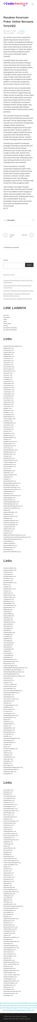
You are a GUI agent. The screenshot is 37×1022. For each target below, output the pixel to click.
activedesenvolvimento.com (12, 495)
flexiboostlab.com (8, 416)
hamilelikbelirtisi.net (9, 423)
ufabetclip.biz (7, 611)
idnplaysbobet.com (9, 499)
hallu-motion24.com (9, 954)
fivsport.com (7, 726)
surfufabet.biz (7, 636)
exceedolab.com (8, 429)
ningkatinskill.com (8, 724)
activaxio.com (7, 431)
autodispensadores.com (10, 520)
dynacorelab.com (8, 369)
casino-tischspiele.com (10, 864)
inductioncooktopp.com (10, 522)
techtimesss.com (8, 825)
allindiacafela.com (9, 960)
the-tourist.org (7, 850)
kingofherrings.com (9, 893)
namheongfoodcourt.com (11, 947)
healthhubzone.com (9, 589)
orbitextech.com (8, 472)
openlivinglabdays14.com (11, 674)
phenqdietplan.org (9, 732)
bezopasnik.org (8, 914)
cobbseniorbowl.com (9, 686)
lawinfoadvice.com (9, 730)
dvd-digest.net (7, 939)
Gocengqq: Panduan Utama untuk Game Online (18, 290)
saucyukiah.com (8, 790)
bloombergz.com (8, 856)
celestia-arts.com (8, 802)
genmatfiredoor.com (9, 481)
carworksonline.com (9, 823)
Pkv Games (20, 33)
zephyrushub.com (9, 352)
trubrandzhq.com (8, 396)
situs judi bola (15, 1003)
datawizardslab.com (9, 437)
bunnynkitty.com (8, 912)
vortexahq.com (8, 377)
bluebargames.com (9, 806)
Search (5, 260)
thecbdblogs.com (8, 989)
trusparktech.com (8, 394)
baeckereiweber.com (9, 568)
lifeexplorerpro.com (9, 454)
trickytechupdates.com (10, 983)
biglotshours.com (8, 601)
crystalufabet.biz (8, 649)
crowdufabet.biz (8, 655)
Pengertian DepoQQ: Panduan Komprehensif (17, 299)
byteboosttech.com (9, 595)
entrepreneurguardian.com (11, 508)
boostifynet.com (8, 398)
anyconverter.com (9, 877)
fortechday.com (8, 549)
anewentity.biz (7, 898)
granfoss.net (7, 958)
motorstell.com (8, 829)
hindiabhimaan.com (9, 985)
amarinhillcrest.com (9, 848)
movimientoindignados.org (11, 738)
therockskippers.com (9, 956)
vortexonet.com (8, 362)
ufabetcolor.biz (8, 626)
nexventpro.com (8, 400)
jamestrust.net (7, 869)
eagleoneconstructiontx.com (12, 489)
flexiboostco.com (8, 348)
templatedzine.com (9, 728)
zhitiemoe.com (8, 753)
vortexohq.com (8, 448)
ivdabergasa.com (8, 694)
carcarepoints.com (9, 713)
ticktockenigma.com (9, 466)
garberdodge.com (9, 812)
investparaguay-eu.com (10, 705)
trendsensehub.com (9, 464)
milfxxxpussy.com (8, 740)
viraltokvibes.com (8, 837)
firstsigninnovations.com (10, 810)
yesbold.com (7, 586)
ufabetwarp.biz (8, 609)
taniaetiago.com (8, 761)
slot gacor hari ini (18, 1008)
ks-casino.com (7, 711)
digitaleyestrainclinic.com (11, 970)
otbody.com (7, 866)
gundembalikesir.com (10, 582)
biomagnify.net (8, 773)
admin (23, 31)
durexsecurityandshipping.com (12, 690)
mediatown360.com (9, 968)
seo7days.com (8, 902)
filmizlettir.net (7, 794)
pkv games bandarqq (10, 327)
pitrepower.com (8, 966)
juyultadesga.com (8, 697)
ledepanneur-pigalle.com (11, 937)
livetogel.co (6, 479)
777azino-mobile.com (10, 684)
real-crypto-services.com (11, 699)
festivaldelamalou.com (10, 808)
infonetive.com (8, 923)
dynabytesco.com (8, 433)
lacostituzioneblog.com (10, 748)
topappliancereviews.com (11, 981)
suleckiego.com (8, 995)
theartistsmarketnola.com (11, 941)
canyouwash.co (8, 574)
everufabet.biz (7, 653)
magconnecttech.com (10, 475)
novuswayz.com (8, 406)
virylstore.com (7, 827)
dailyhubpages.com (9, 497)
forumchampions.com (10, 804)
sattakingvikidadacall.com (11, 502)
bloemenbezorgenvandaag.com (13, 906)
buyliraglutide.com (9, 603)
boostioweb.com (8, 350)
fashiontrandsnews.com (10, 661)
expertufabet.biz (8, 613)
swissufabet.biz (8, 620)
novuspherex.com (9, 389)
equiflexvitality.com (9, 491)
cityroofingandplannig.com (11, 692)
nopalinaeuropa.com (9, 771)
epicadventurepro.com (10, 450)
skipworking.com (8, 873)
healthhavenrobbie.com (10, 485)
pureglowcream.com (9, 904)
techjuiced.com (8, 593)
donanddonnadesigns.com (11, 487)
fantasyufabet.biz (8, 616)
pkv (1, 1003)
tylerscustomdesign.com (11, 821)
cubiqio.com (7, 439)
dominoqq (6, 317)
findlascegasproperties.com (12, 483)
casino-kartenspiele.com (11, 860)
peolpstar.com (7, 819)
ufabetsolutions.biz (9, 632)
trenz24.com (7, 871)
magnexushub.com (9, 597)
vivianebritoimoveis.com (10, 839)
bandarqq (24, 1003)
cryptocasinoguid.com (10, 665)
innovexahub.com (9, 367)
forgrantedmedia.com (10, 817)
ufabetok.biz (7, 651)
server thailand (5, 1008)
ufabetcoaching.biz (9, 543)
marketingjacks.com (9, 979)
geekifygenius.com (9, 470)
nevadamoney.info (9, 933)
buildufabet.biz (8, 657)
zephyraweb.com (8, 383)
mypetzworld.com (8, 701)
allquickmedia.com (9, 887)
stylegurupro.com (8, 435)
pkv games (11, 220)
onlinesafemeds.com (9, 605)
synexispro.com (8, 531)
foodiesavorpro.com (9, 445)
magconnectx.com (9, 529)
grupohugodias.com (9, 717)
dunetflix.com (7, 736)
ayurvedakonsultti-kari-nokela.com (14, 676)
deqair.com (6, 719)
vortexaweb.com (8, 385)
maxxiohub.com (8, 381)
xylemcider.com (8, 759)
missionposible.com (9, 972)
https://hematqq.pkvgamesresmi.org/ (21, 1010)
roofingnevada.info (9, 526)
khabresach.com (8, 987)
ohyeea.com (7, 750)
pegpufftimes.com (9, 800)
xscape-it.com (7, 682)
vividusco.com (7, 375)
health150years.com (9, 831)
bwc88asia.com (8, 707)
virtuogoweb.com (8, 599)
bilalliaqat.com (7, 518)
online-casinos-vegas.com (11, 974)
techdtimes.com (8, 578)
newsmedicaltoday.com (10, 524)
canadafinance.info (9, 931)
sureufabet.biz (7, 640)
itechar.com (7, 584)
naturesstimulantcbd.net (10, 769)
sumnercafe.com (8, 734)
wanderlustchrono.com (10, 460)
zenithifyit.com (7, 379)
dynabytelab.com (8, 356)
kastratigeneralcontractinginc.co (13, 670)
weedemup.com (8, 514)
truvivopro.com (8, 373)
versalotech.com (8, 425)
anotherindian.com (9, 757)
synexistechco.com (9, 371)
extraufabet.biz (8, 628)
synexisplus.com (8, 360)
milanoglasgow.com (9, 950)
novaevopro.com (8, 392)
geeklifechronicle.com (10, 441)
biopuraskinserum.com (10, 927)
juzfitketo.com (7, 763)
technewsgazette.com (10, 889)
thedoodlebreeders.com (10, 715)
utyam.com (6, 746)
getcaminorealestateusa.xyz (12, 551)
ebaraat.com (7, 591)
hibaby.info (6, 510)
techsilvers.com (8, 721)
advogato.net (7, 852)
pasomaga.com (8, 765)
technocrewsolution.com (11, 835)
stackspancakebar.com (10, 945)
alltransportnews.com (10, 659)
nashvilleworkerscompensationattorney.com (17, 537)
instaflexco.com (8, 412)
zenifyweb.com (8, 477)
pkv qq (5, 325)
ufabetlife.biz (7, 630)
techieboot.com (8, 580)
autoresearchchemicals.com (12, 991)
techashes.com (8, 572)
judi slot (6, 1003)
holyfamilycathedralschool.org (12, 539)
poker (5, 319)
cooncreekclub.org (9, 798)
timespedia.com (8, 879)
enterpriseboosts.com (10, 858)
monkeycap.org (8, 844)
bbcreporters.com (9, 663)
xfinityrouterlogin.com (10, 977)
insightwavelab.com (9, 452)
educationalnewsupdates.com (12, 346)
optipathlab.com (8, 354)
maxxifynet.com (8, 365)
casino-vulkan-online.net (11, 964)
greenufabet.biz (8, 624)
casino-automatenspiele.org (12, 862)
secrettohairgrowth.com (10, 908)
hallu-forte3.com (8, 952)
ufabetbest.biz (7, 638)
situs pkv (6, 315)
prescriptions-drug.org (10, 833)
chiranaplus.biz (8, 943)
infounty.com (7, 703)
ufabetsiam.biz (8, 618)
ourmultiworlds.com (9, 796)
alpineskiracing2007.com (11, 962)
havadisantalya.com (9, 576)
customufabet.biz (8, 643)
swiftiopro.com (7, 421)
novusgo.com (7, 456)
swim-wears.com (8, 815)
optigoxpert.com (8, 404)
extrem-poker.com (9, 709)
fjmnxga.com (7, 916)
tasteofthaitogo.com (9, 910)
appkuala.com (7, 900)
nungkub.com (7, 755)
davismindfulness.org (10, 545)
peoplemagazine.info (9, 570)
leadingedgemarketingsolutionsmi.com (15, 667)
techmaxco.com (8, 427)
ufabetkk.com (7, 885)
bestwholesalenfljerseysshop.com (13, 672)
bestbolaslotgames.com (10, 504)
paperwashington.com (10, 512)
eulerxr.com (7, 468)
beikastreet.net (8, 792)
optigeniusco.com (8, 387)
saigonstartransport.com (11, 918)
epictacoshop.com (9, 925)
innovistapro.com (8, 414)
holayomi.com (7, 533)
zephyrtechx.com (8, 402)
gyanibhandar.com (9, 607)
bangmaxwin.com (8, 920)
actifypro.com (7, 408)
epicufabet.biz (7, 647)
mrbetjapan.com (8, 896)
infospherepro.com (9, 443)
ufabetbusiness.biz (9, 622)
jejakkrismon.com (8, 881)
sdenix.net (6, 846)
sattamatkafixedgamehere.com (13, 506)
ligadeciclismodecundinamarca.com (14, 535)
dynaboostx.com (8, 410)
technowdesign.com (9, 688)
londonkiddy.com (8, 541)
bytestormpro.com (9, 458)
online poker (7, 323)
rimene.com (7, 935)
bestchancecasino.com (10, 516)
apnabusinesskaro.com (10, 993)
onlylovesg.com (8, 493)
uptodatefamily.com (9, 742)
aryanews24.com (8, 680)
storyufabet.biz (8, 645)
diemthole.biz (7, 883)
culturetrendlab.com (9, 462)
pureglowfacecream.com (11, 891)
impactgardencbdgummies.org (12, 767)
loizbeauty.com (8, 875)
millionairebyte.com (9, 547)
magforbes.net (8, 842)
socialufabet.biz (8, 634)
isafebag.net (7, 854)
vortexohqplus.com (9, 418)
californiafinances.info (10, 929)
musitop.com (7, 744)
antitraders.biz (7, 678)
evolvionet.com (8, 358)
